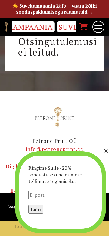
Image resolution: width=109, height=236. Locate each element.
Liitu (36, 209)
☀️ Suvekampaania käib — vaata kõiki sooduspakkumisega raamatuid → (54, 9)
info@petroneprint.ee (54, 149)
